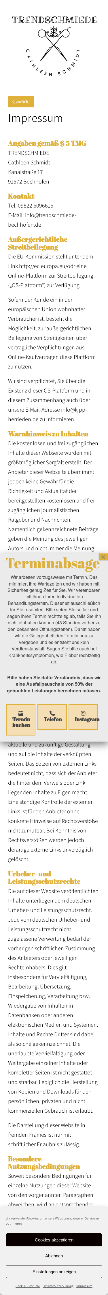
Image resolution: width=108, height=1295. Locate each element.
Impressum (84, 1286)
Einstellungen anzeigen (54, 1271)
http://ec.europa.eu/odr (47, 266)
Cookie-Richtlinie (28, 1286)
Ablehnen (54, 1255)
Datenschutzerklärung (58, 1286)
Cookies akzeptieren (54, 1239)
